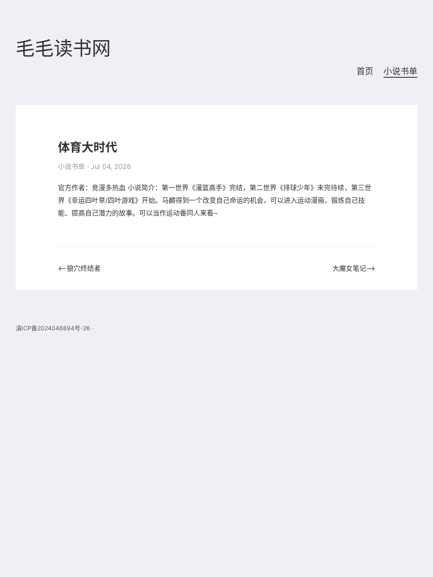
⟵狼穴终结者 (79, 268)
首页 (364, 71)
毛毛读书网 (63, 49)
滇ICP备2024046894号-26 (53, 328)
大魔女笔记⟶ (353, 268)
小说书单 (400, 71)
